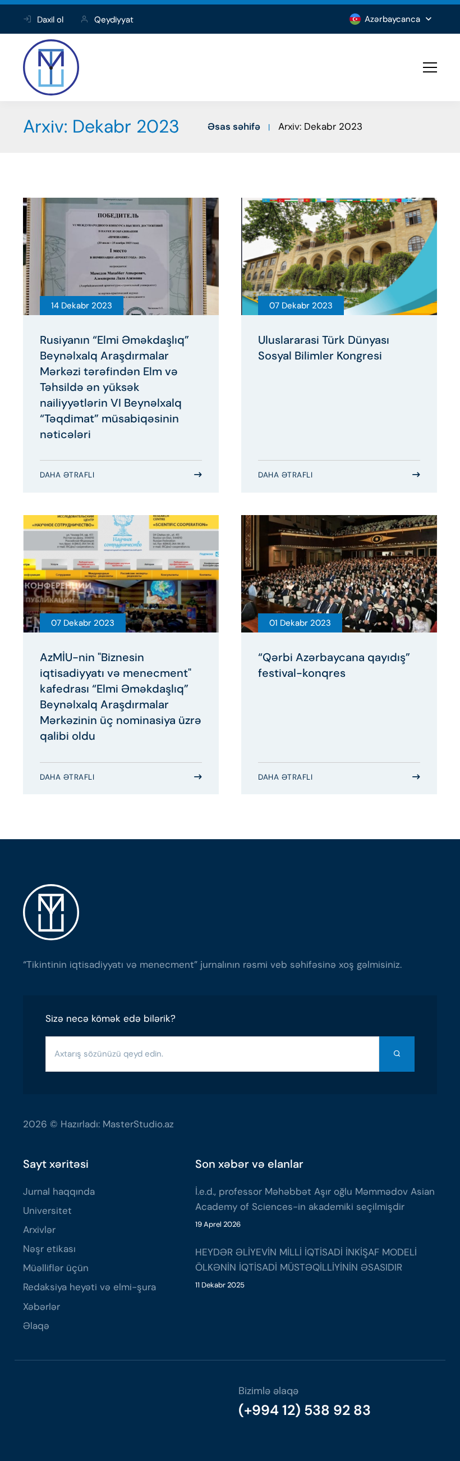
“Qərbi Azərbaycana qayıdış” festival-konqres (334, 665)
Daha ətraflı (67, 475)
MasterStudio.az (138, 1124)
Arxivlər (39, 1229)
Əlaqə (36, 1325)
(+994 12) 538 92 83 (304, 1410)
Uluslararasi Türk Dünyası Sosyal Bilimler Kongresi (323, 348)
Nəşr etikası (49, 1248)
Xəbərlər (41, 1306)
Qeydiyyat (114, 19)
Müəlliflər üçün (56, 1268)
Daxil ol (50, 19)
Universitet (47, 1210)
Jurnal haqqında (59, 1191)
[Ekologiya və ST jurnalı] (51, 67)
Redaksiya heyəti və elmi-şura (89, 1287)
